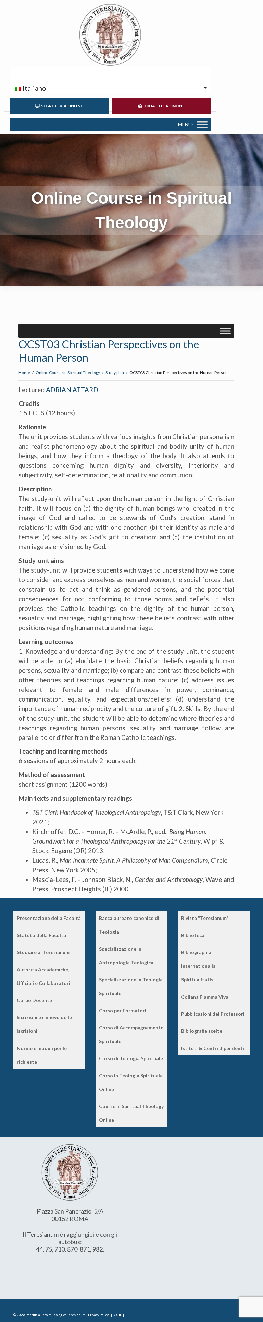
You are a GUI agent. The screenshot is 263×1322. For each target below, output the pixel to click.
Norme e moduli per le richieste (42, 1055)
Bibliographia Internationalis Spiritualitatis (198, 966)
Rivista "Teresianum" (204, 918)
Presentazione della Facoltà (49, 918)
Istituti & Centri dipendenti (212, 1048)
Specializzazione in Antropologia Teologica (126, 955)
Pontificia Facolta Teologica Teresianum (56, 1315)
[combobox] (110, 87)
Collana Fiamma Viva (204, 997)
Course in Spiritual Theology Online (131, 1113)
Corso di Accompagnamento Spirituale (131, 1034)
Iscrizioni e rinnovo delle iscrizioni (44, 1024)
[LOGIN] (117, 1315)
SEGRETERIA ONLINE (61, 105)
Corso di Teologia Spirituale (131, 1058)
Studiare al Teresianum (43, 952)
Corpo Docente (34, 1000)
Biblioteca (192, 935)
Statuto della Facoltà (41, 935)
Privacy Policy (98, 1315)
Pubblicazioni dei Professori (213, 1014)
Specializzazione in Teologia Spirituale (131, 986)
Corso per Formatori (122, 1010)
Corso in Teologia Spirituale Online (131, 1082)
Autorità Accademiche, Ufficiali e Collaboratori (43, 976)
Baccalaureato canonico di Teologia (129, 925)
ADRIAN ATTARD (72, 390)
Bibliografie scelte (201, 1031)
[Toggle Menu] (202, 124)
